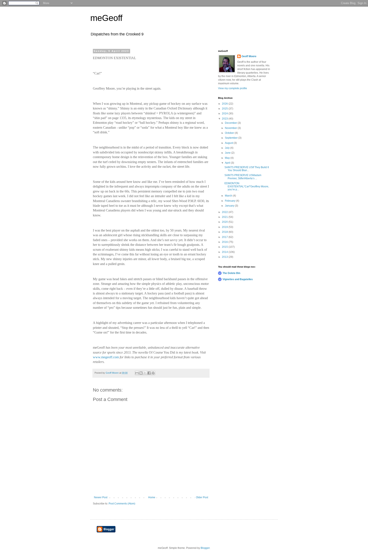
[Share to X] (145, 373)
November (231, 128)
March (229, 195)
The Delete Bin (231, 273)
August (229, 142)
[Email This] (137, 373)
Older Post (202, 497)
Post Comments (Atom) (122, 503)
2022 (225, 212)
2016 (225, 241)
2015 (225, 246)
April (228, 162)
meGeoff (106, 18)
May (227, 157)
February (230, 200)
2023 (225, 118)
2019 (225, 227)
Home (151, 497)
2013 (225, 256)
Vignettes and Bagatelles (238, 279)
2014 (225, 252)
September (231, 137)
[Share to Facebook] (149, 373)
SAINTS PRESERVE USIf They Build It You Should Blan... (246, 169)
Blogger (205, 547)
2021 (225, 217)
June (228, 152)
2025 (225, 108)
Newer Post (100, 497)
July (227, 147)
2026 (225, 103)
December (231, 122)
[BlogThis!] (141, 373)
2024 (225, 113)
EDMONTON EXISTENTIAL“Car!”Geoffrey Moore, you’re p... (246, 186)
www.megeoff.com (106, 357)
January (230, 205)
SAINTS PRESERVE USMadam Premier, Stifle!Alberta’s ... (242, 177)
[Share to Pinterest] (153, 373)
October (230, 132)
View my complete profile (232, 88)
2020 (225, 221)
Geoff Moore (249, 56)
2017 (225, 237)
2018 (225, 231)
